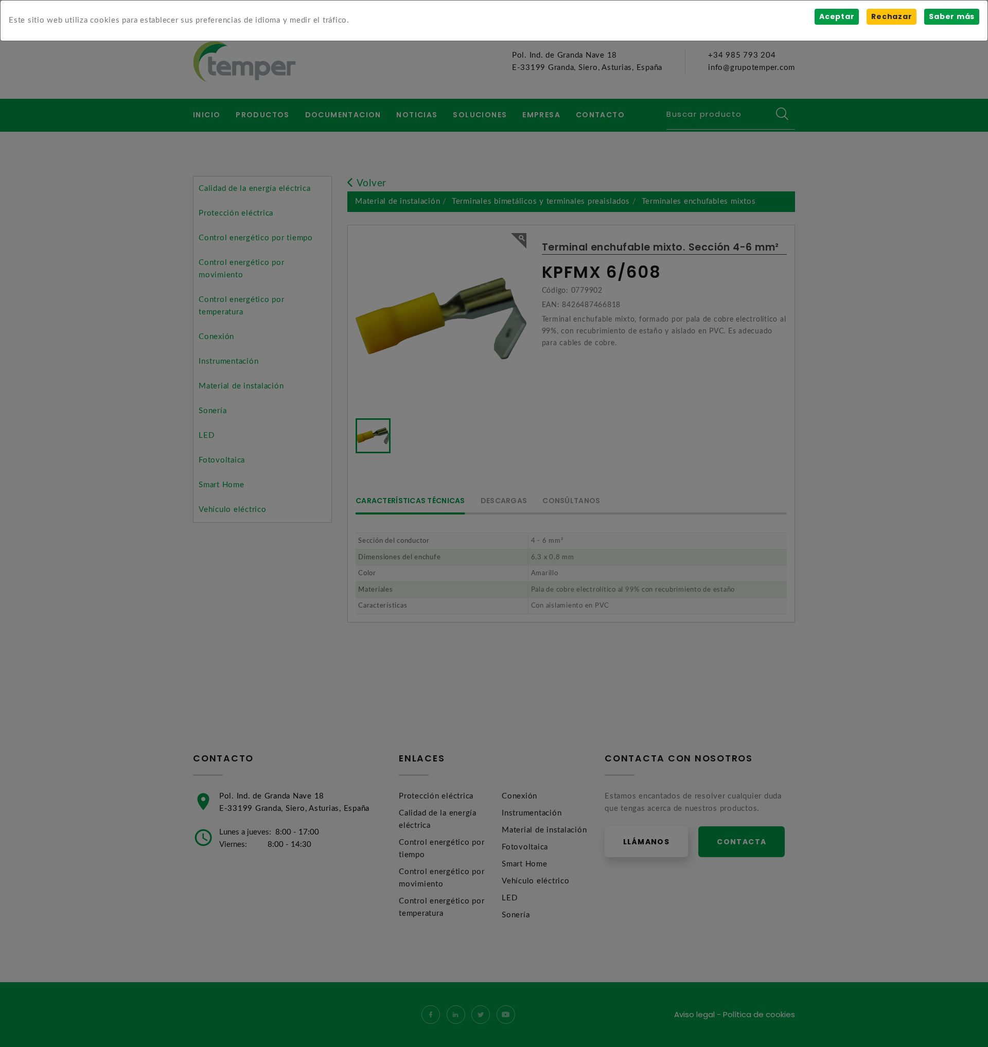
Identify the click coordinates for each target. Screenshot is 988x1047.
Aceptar (836, 16)
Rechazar (891, 16)
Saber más (952, 16)
